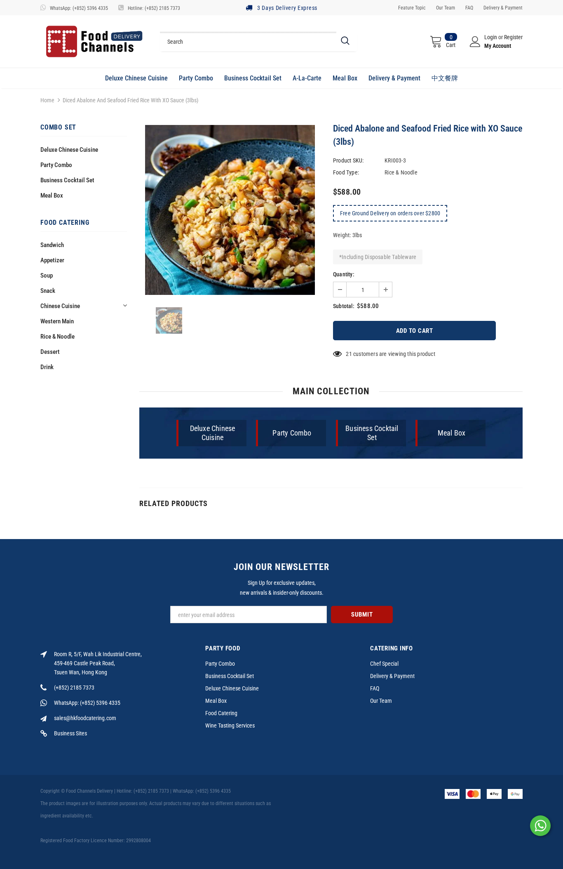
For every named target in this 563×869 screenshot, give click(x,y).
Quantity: (343, 274)
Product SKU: (348, 160)
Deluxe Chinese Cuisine (69, 149)
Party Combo (56, 165)
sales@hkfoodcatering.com (85, 718)
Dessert (50, 352)
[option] (230, 210)
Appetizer (52, 260)
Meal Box (51, 195)
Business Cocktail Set (67, 180)
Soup (46, 275)
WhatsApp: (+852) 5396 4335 (79, 8)
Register (513, 37)
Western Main (57, 321)
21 (349, 354)
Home (47, 100)
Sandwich (52, 245)
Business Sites (70, 733)
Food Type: (346, 172)
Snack (47, 290)
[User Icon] (475, 41)
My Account (497, 45)
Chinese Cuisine (60, 306)
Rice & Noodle (57, 336)
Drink (47, 367)
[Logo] (94, 41)
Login (491, 37)
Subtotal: (343, 306)
